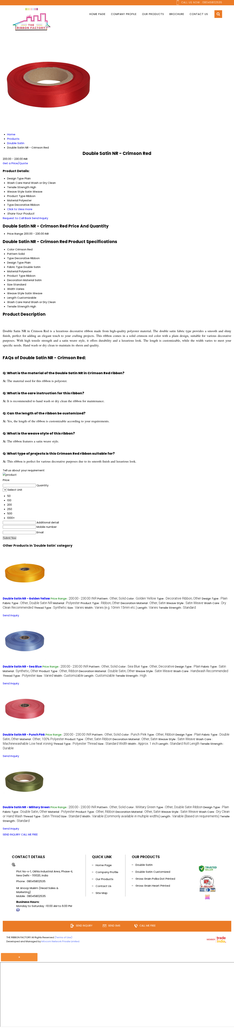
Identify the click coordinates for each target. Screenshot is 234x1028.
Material (12, 271)
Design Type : (214, 598)
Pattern (12, 254)
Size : (75, 608)
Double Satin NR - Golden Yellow (26, 598)
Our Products (153, 14)
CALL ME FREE (29, 834)
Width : (111, 608)
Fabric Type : (27, 603)
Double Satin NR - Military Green (26, 807)
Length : (148, 608)
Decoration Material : (143, 603)
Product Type (16, 276)
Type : (179, 598)
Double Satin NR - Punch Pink (24, 734)
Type (10, 258)
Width (11, 289)
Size (10, 284)
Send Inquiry (40, 218)
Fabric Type (15, 267)
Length (11, 298)
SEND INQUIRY (11, 834)
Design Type (15, 262)
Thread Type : (50, 608)
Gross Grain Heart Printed (152, 886)
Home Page (97, 14)
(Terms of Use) (63, 937)
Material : (66, 603)
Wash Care (14, 302)
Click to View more (19, 209)
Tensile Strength (18, 306)
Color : (141, 598)
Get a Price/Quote (15, 163)
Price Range (15, 234)
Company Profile (124, 14)
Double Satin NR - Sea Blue (22, 666)
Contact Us (199, 14)
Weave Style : (184, 603)
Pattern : (111, 598)
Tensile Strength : (177, 608)
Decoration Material (20, 280)
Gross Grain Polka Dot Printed (155, 879)
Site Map (101, 893)
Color (10, 249)
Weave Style (15, 293)
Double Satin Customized (152, 872)
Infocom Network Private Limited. (60, 941)
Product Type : (100, 603)
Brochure (176, 14)
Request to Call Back (17, 218)
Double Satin (144, 865)
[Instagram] (207, 898)
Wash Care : (200, 671)
